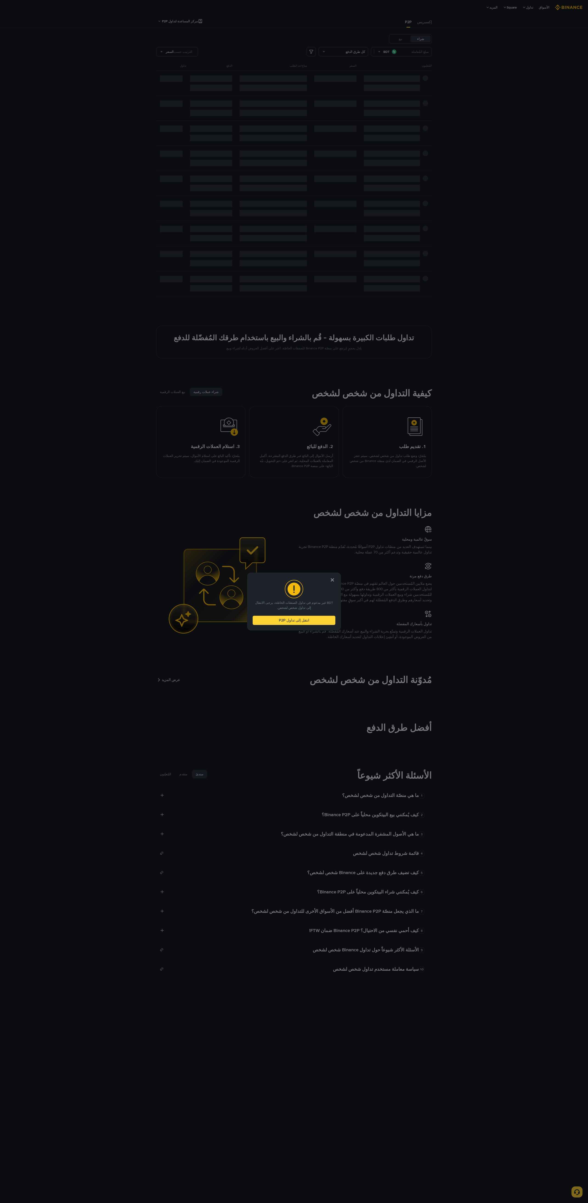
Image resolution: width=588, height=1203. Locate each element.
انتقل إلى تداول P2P (294, 620)
